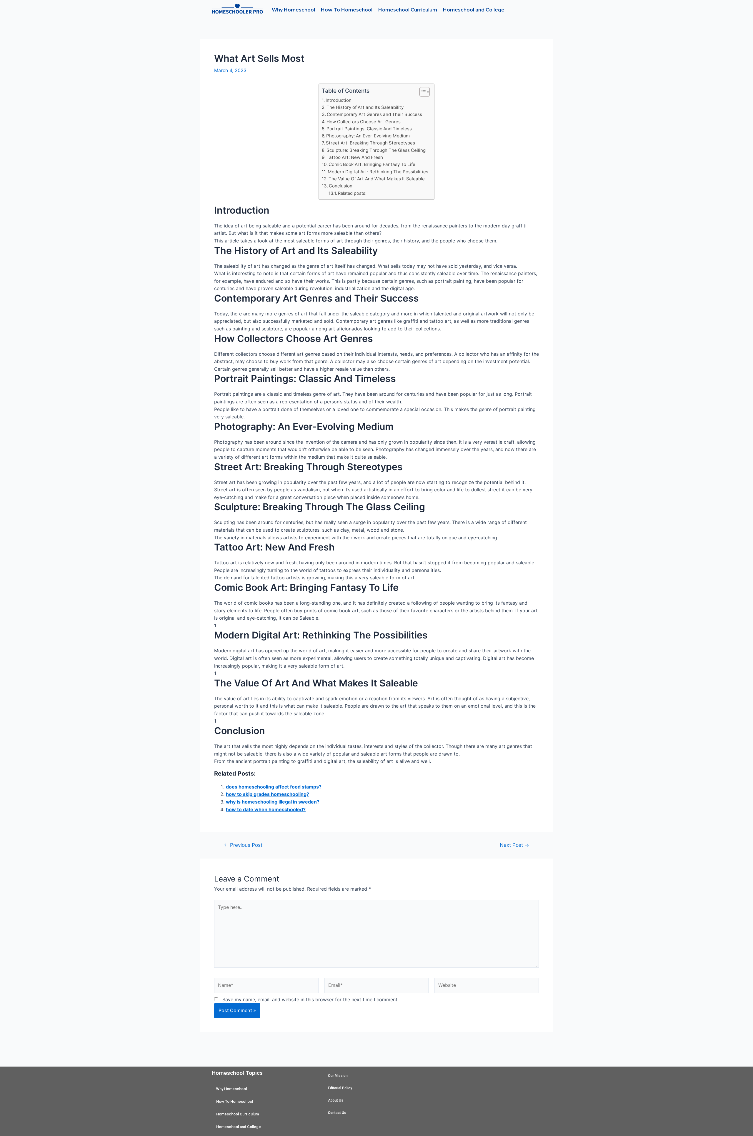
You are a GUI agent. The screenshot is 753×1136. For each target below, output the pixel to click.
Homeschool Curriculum (407, 10)
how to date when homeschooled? (266, 809)
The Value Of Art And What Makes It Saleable (377, 179)
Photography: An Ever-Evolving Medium (368, 136)
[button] (421, 92)
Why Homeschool (293, 10)
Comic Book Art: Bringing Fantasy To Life (372, 164)
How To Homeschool (346, 10)
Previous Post (243, 844)
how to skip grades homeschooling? (267, 794)
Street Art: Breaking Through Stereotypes (370, 143)
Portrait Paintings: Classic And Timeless (369, 129)
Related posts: (352, 193)
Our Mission (338, 1076)
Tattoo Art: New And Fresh (354, 157)
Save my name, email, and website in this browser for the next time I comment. (310, 999)
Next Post (514, 844)
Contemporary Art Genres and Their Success (374, 114)
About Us (335, 1100)
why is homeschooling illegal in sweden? (272, 802)
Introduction (338, 100)
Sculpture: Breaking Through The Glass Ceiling (376, 150)
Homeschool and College (473, 10)
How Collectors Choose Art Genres (363, 121)
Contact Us (337, 1113)
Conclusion (340, 186)
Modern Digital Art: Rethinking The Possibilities (378, 171)
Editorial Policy (340, 1088)
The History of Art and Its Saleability (365, 107)
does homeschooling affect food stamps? (273, 787)
